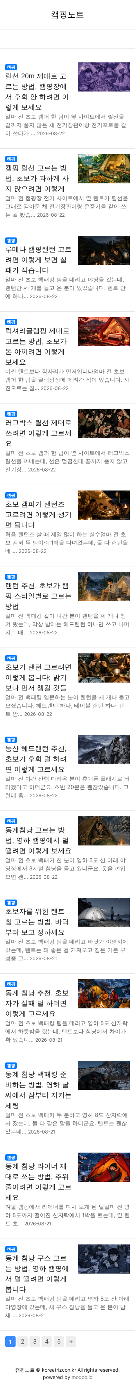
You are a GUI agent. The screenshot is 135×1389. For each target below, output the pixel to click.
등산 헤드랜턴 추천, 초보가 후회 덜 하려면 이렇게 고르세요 (36, 759)
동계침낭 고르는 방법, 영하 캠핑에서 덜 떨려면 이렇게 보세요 (38, 840)
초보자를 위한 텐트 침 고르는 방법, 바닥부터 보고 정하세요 (37, 922)
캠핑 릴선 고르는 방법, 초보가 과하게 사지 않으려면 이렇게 (37, 178)
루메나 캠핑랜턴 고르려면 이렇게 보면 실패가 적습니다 (38, 259)
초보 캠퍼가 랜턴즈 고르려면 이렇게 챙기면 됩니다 (38, 514)
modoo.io (82, 1377)
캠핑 (11, 67)
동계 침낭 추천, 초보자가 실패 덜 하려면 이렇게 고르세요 (37, 1003)
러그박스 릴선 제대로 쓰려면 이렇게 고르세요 (38, 433)
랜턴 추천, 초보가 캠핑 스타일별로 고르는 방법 (38, 596)
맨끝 (71, 1341)
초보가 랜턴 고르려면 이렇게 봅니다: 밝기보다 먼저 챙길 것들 (38, 677)
